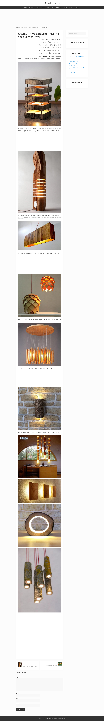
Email (17, 698)
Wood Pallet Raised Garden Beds (52, 666)
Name (17, 693)
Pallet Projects (71, 85)
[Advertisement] (52, 17)
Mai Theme (64, 718)
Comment (18, 677)
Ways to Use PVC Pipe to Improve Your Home (27, 667)
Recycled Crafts (52, 3)
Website (17, 703)
